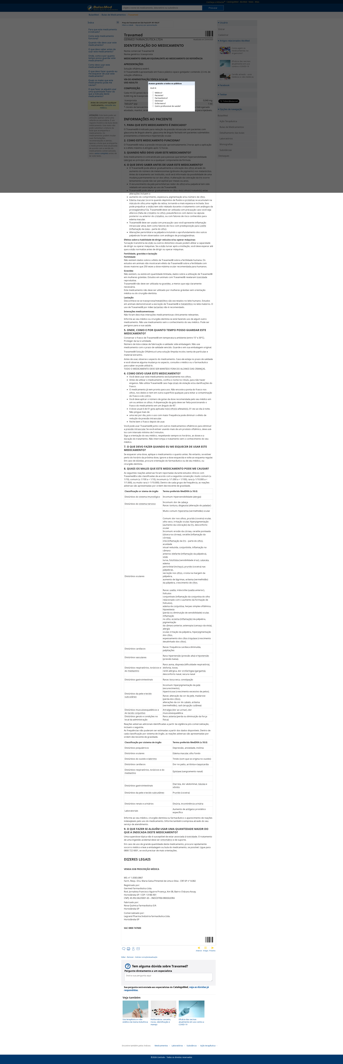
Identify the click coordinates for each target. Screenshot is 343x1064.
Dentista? (159, 100)
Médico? (158, 92)
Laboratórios (177, 1045)
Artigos (205, 951)
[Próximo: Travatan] (212, 948)
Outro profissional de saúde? (168, 106)
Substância (192, 1045)
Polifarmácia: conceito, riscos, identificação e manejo (161, 1022)
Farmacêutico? (161, 98)
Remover (130, 957)
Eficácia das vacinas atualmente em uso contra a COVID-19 (191, 1022)
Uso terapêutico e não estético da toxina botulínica (135, 1020)
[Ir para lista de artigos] (206, 948)
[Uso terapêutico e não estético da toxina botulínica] (135, 1017)
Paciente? (159, 95)
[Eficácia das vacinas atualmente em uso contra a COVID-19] (191, 1017)
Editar (123, 957)
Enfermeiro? (160, 103)
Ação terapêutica (207, 1045)
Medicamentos (161, 1045)
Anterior (199, 951)
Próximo (212, 951)
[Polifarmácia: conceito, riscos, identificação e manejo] (163, 1017)
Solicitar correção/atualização (146, 957)
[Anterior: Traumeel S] (199, 948)
